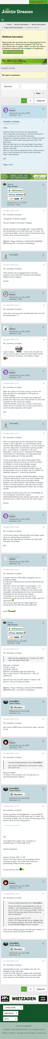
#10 (43, 649)
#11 (43, 719)
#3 (44, 265)
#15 (43, 961)
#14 (43, 894)
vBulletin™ (28, 1026)
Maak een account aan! (13, 52)
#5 (44, 339)
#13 (43, 806)
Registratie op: (15, 113)
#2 (44, 211)
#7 (44, 433)
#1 (44, 121)
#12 (43, 753)
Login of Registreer (37, 2)
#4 (44, 305)
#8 (44, 527)
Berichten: (13, 115)
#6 (44, 383)
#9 (44, 569)
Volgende (41, 101)
